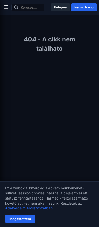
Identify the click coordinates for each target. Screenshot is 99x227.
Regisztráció (84, 7)
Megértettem (20, 219)
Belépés (60, 7)
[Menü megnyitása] (6, 7)
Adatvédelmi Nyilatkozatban (29, 208)
